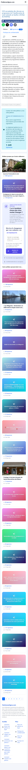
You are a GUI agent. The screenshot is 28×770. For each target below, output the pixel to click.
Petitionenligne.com (7, 2)
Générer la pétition (15, 251)
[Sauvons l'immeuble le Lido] (14, 168)
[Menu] (25, 2)
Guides (4, 722)
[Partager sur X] (7, 24)
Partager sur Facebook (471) (13, 21)
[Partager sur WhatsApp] (3, 24)
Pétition (5, 29)
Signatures (17, 29)
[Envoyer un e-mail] (11, 24)
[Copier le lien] (15, 24)
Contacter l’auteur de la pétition (12, 104)
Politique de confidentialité (11, 32)
